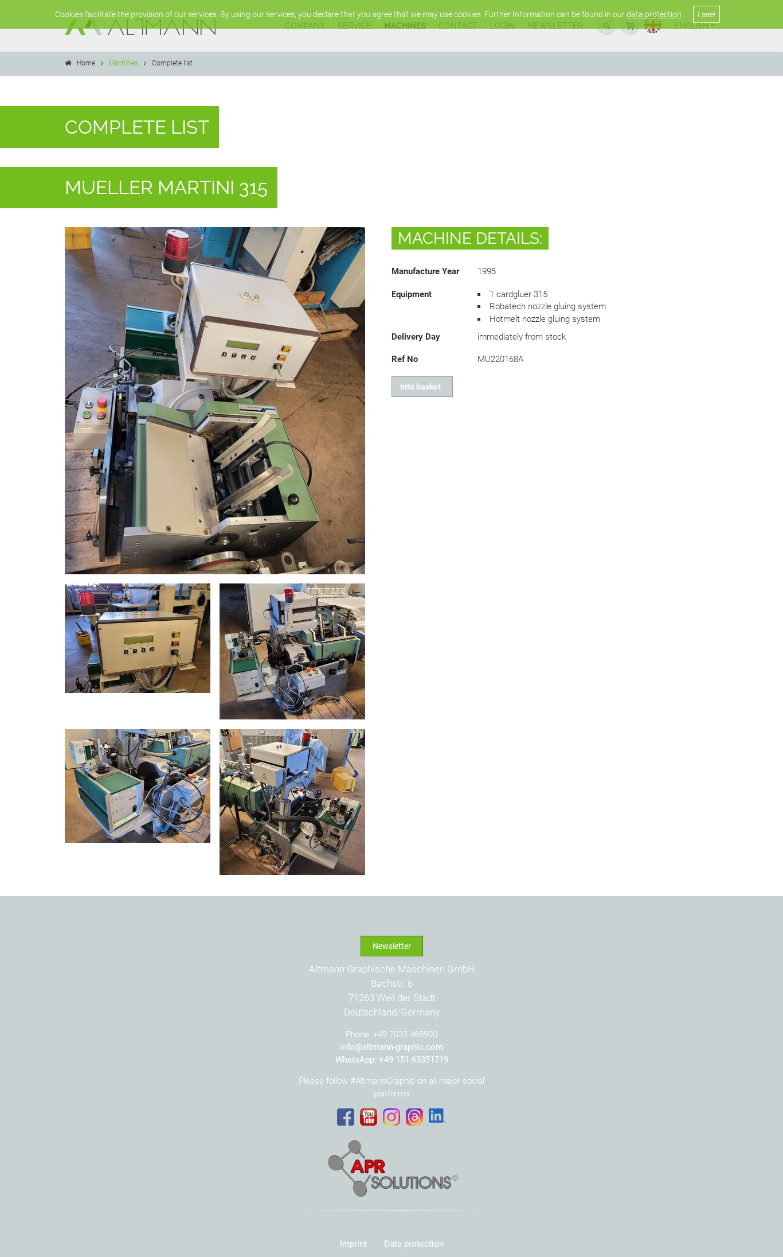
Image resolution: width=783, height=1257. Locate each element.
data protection (654, 14)
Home (86, 63)
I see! (706, 14)
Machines (123, 63)
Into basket (422, 386)
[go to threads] (414, 1117)
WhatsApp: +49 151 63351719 (391, 1059)
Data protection (414, 1244)
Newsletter (392, 946)
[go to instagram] (391, 1117)
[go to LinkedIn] (437, 1115)
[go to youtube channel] (368, 1117)
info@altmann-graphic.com (391, 1047)
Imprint (353, 1244)
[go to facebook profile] (345, 1117)
